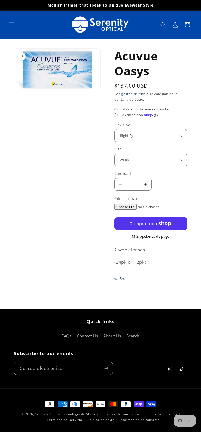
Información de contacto (139, 420)
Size (118, 149)
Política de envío (100, 420)
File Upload (126, 199)
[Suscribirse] (106, 368)
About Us (112, 335)
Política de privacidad (162, 414)
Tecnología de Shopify (80, 414)
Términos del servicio (64, 420)
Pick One (122, 124)
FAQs (67, 335)
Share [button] (125, 278)
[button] (11, 25)
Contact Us (87, 335)
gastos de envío (134, 94)
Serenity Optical (48, 414)
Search (132, 335)
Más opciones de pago (151, 236)
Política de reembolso (121, 414)
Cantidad (122, 173)
